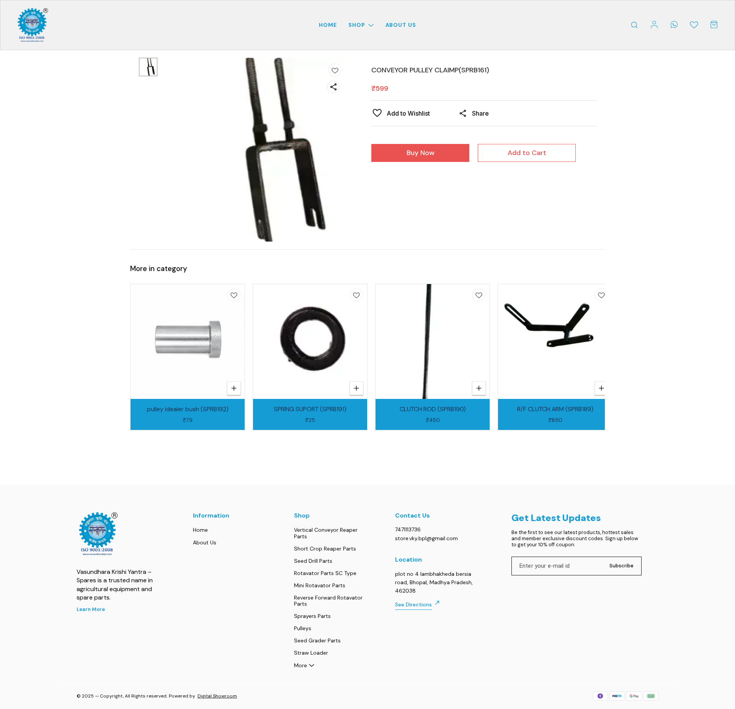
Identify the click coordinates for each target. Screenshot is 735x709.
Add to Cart (527, 152)
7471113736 (408, 529)
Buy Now (420, 152)
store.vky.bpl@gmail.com (426, 538)
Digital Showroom (217, 696)
